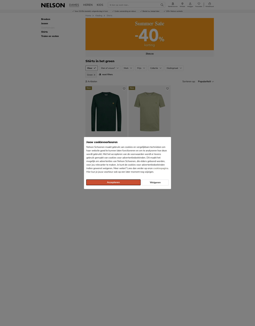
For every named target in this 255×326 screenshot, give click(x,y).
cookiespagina (160, 168)
